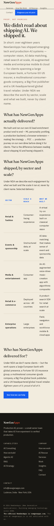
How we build (9, 452)
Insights (43, 8)
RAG (6, 461)
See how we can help (16, 395)
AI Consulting (10, 448)
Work (41, 461)
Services (9, 8)
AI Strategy (9, 466)
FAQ (40, 470)
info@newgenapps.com (14, 488)
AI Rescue (33, 8)
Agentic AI (8, 457)
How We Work (21, 8)
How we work (44, 448)
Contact (9, 12)
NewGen (12, 2)
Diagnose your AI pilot (26, 12)
